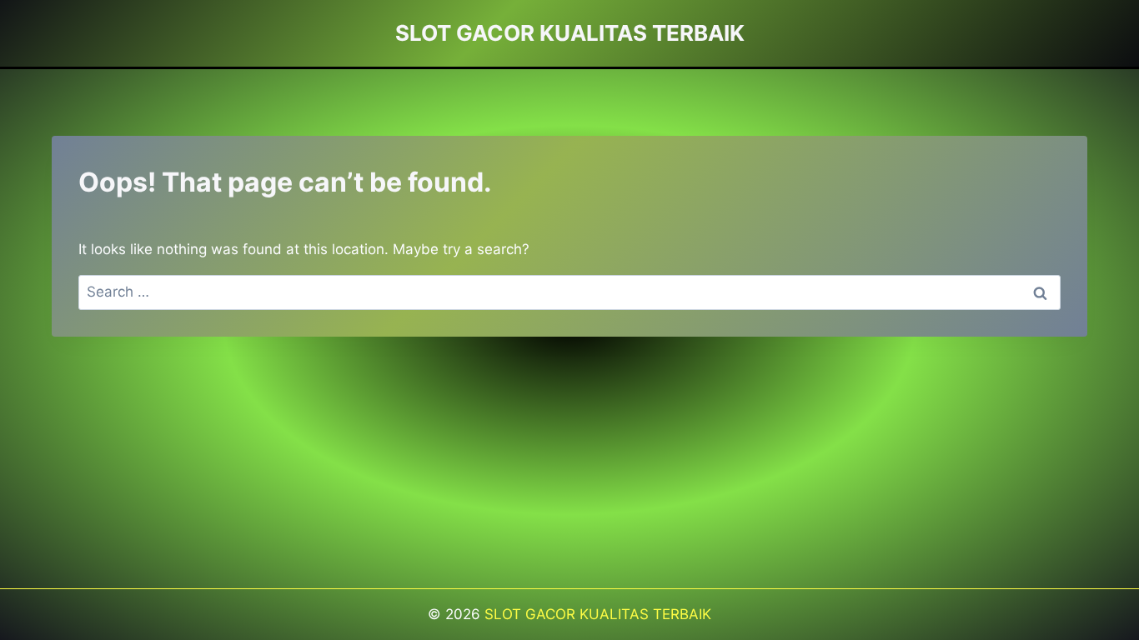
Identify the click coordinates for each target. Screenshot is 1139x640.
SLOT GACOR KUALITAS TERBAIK (597, 614)
